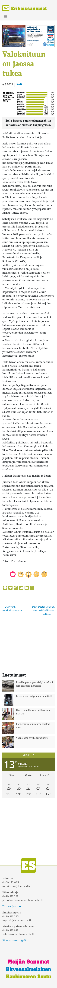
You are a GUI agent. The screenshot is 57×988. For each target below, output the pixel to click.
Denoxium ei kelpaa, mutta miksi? (34, 696)
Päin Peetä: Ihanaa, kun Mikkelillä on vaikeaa (43, 610)
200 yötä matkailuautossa (12, 608)
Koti (19, 84)
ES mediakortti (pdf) (14, 940)
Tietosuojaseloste (12, 906)
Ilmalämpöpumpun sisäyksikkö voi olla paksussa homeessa (34, 684)
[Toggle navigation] (5, 16)
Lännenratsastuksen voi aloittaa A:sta (33, 726)
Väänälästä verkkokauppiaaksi (32, 738)
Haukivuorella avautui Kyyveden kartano (33, 712)
